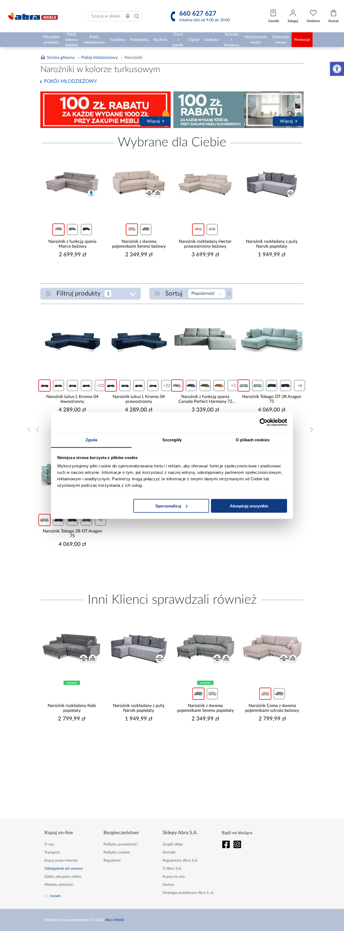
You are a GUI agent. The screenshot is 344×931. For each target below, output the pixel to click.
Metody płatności (58, 885)
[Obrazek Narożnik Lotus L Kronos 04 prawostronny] (139, 339)
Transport (52, 852)
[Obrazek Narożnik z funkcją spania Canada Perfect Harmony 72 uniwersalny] (205, 339)
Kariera (168, 885)
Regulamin (112, 860)
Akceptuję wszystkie (249, 505)
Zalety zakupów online (62, 877)
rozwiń (55, 896)
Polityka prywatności (120, 844)
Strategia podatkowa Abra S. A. (188, 893)
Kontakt (169, 852)
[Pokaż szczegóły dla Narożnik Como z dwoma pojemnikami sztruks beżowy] (272, 647)
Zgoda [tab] (91, 440)
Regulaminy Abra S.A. (180, 860)
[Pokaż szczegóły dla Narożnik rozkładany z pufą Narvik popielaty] (271, 183)
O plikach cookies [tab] (253, 440)
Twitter (237, 844)
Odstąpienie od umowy (63, 868)
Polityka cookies (116, 852)
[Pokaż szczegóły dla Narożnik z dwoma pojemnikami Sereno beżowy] (138, 183)
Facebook (226, 844)
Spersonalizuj (168, 505)
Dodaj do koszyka (76, 560)
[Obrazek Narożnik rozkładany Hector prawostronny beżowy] (205, 183)
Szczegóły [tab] (172, 440)
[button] (337, 69)
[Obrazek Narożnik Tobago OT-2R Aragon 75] (272, 339)
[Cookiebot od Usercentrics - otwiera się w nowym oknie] (263, 422)
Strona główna (60, 57)
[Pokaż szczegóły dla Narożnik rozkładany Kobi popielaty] (72, 647)
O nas (49, 844)
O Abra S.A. (172, 868)
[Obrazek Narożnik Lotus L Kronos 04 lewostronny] (72, 339)
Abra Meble (114, 920)
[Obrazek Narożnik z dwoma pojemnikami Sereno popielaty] (205, 647)
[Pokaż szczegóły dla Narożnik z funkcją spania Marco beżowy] (72, 183)
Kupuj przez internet (61, 860)
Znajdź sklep (173, 844)
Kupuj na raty (174, 877)
